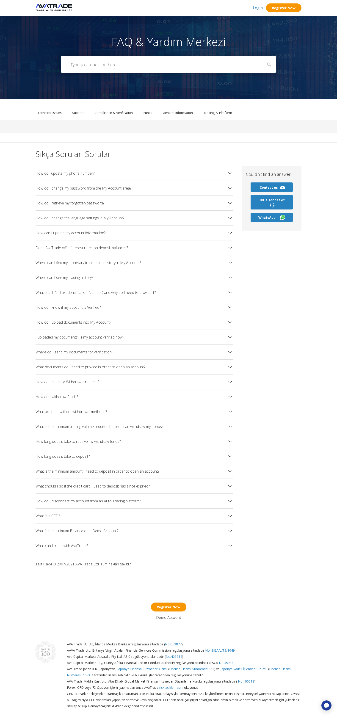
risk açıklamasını (171, 687)
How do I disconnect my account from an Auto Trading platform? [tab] (88, 501)
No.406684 (174, 656)
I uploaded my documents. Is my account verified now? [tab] (80, 337)
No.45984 (226, 663)
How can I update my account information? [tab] (70, 232)
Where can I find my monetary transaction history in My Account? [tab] (88, 262)
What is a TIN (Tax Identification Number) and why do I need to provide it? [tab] (96, 292)
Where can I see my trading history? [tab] (64, 277)
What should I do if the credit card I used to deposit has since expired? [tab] (93, 486)
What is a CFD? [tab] (48, 515)
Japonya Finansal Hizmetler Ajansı (142, 669)
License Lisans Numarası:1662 (191, 669)
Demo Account (168, 617)
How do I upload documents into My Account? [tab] (73, 322)
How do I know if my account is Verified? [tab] (68, 307)
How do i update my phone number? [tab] (65, 173)
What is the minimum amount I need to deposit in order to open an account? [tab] (97, 471)
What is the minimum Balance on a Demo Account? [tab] (77, 530)
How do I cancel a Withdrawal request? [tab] (67, 381)
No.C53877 (173, 644)
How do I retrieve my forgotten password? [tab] (70, 203)
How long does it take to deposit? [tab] (63, 456)
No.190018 (245, 681)
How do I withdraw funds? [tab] (57, 396)
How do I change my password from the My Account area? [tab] (83, 188)
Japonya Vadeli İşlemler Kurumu (244, 669)
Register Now (284, 8)
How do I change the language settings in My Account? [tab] (80, 217)
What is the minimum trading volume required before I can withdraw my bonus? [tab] (99, 426)
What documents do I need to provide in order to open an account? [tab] (90, 366)
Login (258, 7)
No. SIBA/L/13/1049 (220, 650)
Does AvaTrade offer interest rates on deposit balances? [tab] (82, 247)
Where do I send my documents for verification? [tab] (74, 352)
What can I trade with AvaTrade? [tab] (62, 545)
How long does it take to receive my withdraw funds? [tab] (78, 441)
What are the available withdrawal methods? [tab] (71, 411)
